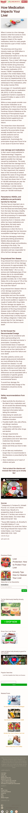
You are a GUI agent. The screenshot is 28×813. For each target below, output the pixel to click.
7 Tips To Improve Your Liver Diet (8, 780)
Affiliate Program (5, 797)
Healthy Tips (4, 776)
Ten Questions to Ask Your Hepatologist (14, 706)
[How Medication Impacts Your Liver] (14, 23)
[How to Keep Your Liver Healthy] (14, 740)
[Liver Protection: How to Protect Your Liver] (6, 562)
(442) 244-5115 (15, 1)
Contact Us (3, 793)
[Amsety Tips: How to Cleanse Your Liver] (6, 575)
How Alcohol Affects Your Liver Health (14, 720)
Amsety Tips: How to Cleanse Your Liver (14, 733)
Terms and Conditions (6, 791)
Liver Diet (3, 774)
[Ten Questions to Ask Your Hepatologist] (14, 700)
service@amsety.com (12, 808)
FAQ (2, 788)
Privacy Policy (4, 790)
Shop (2, 794)
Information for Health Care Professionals (10, 783)
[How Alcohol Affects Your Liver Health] (14, 713)
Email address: (5, 584)
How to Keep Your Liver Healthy (14, 746)
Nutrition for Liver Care (6, 779)
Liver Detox (3, 773)
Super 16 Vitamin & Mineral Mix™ (8, 782)
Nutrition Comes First (6, 777)
